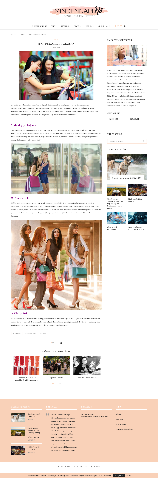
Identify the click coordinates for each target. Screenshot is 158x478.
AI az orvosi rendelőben (112, 228)
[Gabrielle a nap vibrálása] (87, 365)
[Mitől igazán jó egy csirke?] (137, 190)
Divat (76, 26)
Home (13, 34)
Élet (53, 26)
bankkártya (17, 334)
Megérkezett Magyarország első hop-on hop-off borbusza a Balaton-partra (115, 203)
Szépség (65, 26)
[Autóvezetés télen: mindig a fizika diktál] (137, 218)
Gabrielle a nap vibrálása (86, 378)
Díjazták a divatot (56, 378)
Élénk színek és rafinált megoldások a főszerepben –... (26, 379)
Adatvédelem (121, 424)
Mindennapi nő (39, 26)
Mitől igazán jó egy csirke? (135, 200)
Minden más (104, 26)
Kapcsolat (119, 419)
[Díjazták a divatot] (56, 365)
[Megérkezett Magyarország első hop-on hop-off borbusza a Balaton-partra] (116, 190)
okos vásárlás (30, 334)
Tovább (129, 475)
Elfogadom (119, 475)
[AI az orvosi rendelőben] (116, 218)
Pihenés (89, 26)
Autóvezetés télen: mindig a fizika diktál (136, 228)
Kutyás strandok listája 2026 (126, 178)
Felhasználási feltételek (125, 429)
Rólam (118, 414)
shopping (43, 334)
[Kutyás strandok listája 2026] (127, 167)
